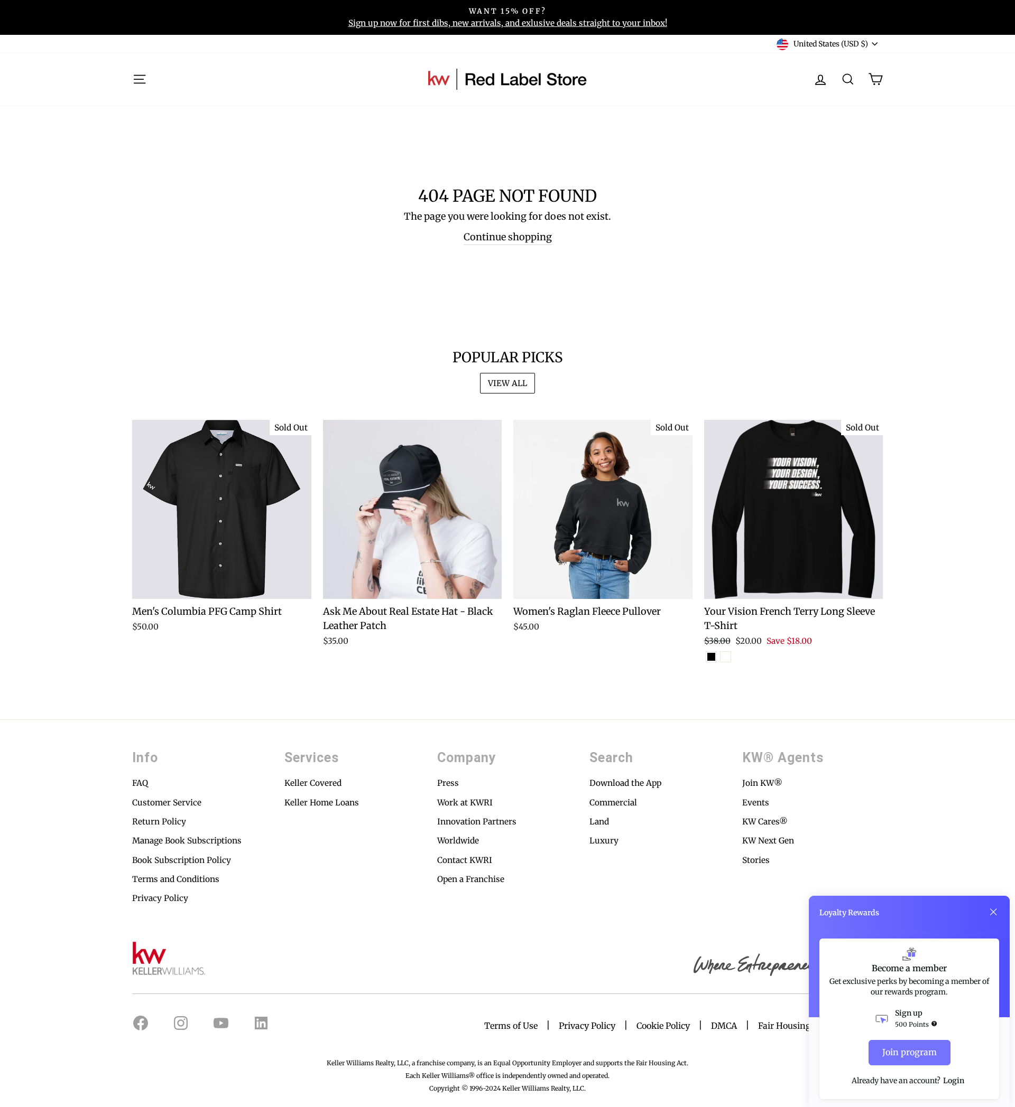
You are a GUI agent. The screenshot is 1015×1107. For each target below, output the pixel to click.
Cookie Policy (663, 1025)
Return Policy (159, 822)
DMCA (724, 1025)
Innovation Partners (476, 822)
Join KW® (762, 783)
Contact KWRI (464, 860)
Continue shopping (508, 237)
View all (507, 383)
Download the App (625, 783)
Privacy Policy (160, 898)
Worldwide (458, 841)
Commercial (613, 803)
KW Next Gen (768, 841)
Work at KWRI (465, 803)
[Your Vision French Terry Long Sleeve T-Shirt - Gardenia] (726, 657)
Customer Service (166, 803)
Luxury (604, 841)
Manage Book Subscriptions (187, 841)
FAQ (140, 783)
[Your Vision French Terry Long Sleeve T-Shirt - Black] (711, 657)
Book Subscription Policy (181, 860)
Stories (756, 860)
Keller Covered (313, 783)
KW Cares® (765, 822)
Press (448, 783)
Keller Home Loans (321, 803)
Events (755, 803)
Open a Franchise (470, 879)
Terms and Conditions (175, 879)
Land (599, 822)
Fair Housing (784, 1025)
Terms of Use (511, 1025)
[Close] (993, 912)
